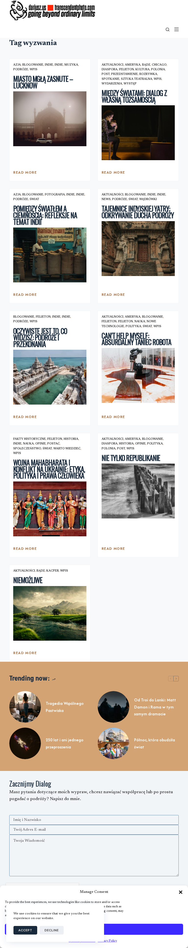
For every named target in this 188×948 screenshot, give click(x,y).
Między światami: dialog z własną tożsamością (134, 96)
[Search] (167, 29)
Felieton (126, 69)
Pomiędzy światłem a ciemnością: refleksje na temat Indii (45, 215)
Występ (130, 83)
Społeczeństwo (27, 448)
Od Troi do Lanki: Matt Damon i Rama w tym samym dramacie (155, 707)
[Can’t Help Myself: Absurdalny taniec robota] (138, 375)
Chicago (159, 64)
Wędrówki (148, 199)
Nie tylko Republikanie (131, 458)
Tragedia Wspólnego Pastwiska (65, 706)
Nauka (139, 321)
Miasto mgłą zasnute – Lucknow (43, 82)
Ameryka (133, 64)
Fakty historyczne (29, 439)
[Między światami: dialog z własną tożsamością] (138, 132)
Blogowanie (32, 64)
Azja (17, 64)
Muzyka (71, 64)
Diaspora (110, 69)
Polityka (133, 326)
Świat (34, 199)
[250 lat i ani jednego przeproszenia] (25, 743)
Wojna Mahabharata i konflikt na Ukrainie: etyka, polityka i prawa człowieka (49, 468)
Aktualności (112, 64)
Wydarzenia (112, 83)
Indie (49, 64)
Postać (53, 443)
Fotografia (55, 194)
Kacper (52, 570)
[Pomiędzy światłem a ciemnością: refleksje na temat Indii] (49, 255)
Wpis (33, 69)
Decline (52, 930)
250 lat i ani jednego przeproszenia (64, 743)
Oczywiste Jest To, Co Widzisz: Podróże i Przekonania (40, 337)
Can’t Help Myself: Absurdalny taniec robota (136, 339)
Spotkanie (110, 79)
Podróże (20, 69)
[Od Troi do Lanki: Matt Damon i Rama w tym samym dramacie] (113, 707)
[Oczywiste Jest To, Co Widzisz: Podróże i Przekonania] (49, 377)
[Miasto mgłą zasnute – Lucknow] (49, 118)
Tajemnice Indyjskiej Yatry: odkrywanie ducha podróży (138, 212)
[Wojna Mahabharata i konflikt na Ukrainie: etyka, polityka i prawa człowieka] (49, 508)
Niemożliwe (27, 580)
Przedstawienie (124, 74)
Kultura (142, 69)
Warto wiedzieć (67, 448)
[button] (180, 892)
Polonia (158, 69)
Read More (25, 173)
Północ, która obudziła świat (154, 743)
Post (106, 74)
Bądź (146, 64)
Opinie (40, 443)
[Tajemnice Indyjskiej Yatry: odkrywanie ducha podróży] (138, 248)
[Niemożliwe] (49, 613)
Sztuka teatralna (136, 79)
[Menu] (176, 29)
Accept (25, 930)
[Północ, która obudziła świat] (113, 743)
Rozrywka (148, 74)
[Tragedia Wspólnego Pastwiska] (25, 707)
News (106, 199)
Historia (71, 439)
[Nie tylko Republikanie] (138, 491)
